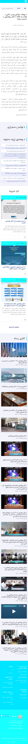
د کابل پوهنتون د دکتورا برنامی (8, 703)
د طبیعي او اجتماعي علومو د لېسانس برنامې (21, 681)
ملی (12, 670)
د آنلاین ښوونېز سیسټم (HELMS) (8, 683)
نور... (24, 237)
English (13, 742)
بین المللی (10, 673)
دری (8, 742)
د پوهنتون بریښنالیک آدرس (7, 687)
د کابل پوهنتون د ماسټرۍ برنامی (7, 698)
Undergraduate (23, 695)
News (18, 8)
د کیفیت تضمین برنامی (22, 672)
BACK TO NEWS (14, 327)
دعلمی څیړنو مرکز (23, 675)
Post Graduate (23, 698)
